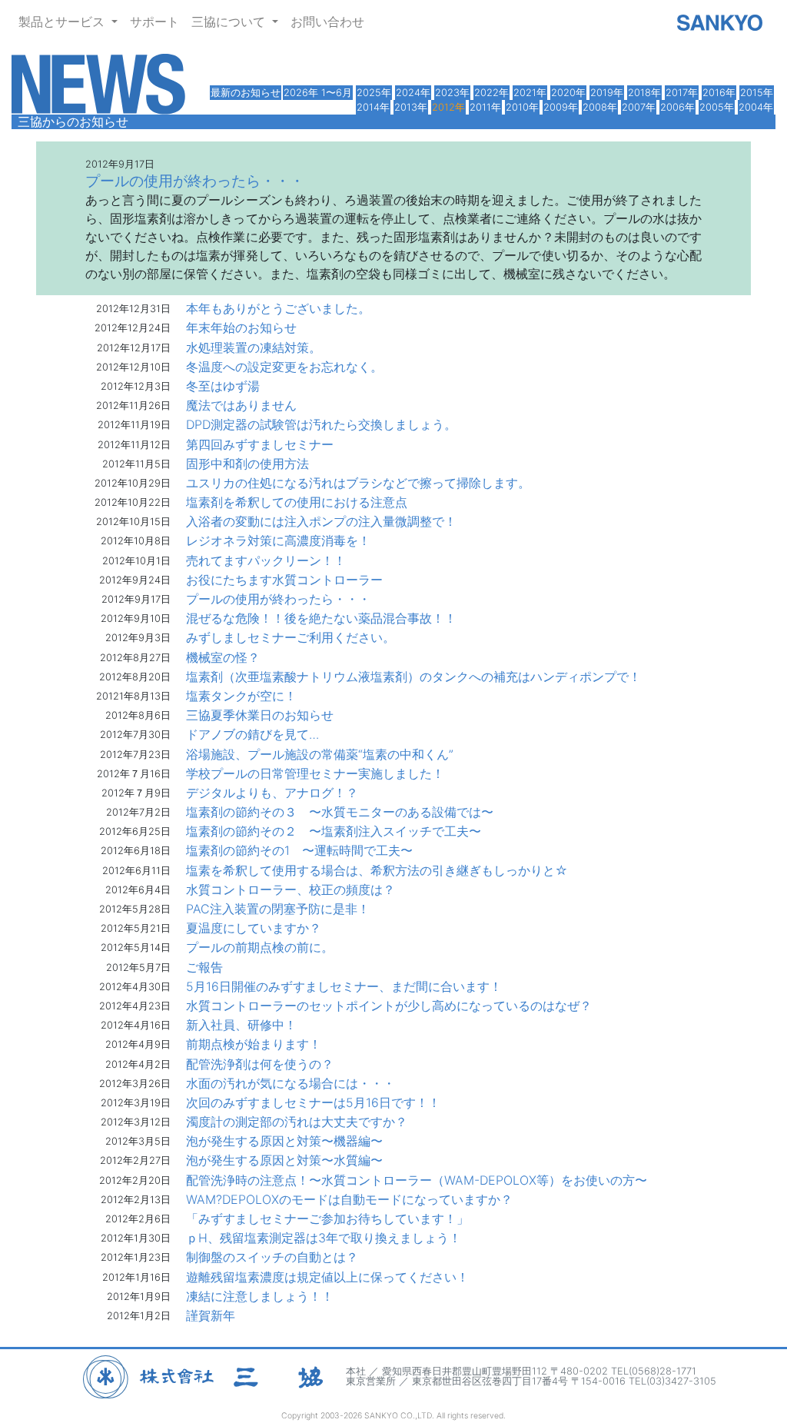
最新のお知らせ (246, 92)
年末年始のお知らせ (241, 327)
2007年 (639, 107)
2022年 (491, 92)
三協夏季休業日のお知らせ (260, 715)
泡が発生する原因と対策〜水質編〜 (284, 1160)
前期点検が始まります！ (253, 1044)
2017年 (682, 92)
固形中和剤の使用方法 (247, 463)
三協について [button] (230, 21)
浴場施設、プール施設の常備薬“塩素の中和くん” (319, 754)
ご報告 (204, 967)
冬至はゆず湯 (223, 386)
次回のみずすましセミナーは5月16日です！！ (313, 1102)
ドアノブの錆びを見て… (252, 734)
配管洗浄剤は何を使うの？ (260, 1064)
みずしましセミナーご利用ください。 (290, 637)
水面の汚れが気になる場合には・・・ (290, 1083)
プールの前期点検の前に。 (260, 947)
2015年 (756, 92)
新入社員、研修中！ (241, 1024)
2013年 (410, 107)
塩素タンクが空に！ (241, 695)
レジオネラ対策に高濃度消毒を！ (278, 540)
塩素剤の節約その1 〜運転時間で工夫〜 (299, 850)
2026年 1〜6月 (318, 92)
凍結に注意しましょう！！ (260, 1296)
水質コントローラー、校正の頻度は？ (290, 889)
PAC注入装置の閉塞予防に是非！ (278, 908)
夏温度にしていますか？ (253, 928)
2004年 (756, 107)
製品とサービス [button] (63, 21)
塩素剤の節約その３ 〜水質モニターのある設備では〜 (339, 812)
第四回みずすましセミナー (260, 444)
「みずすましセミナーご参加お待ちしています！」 (327, 1218)
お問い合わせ (327, 21)
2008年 (600, 107)
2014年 (373, 107)
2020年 (568, 92)
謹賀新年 (210, 1315)
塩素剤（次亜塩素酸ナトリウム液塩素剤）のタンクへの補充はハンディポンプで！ (413, 676)
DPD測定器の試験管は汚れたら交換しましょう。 (321, 424)
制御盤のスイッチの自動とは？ (272, 1257)
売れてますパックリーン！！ (266, 560)
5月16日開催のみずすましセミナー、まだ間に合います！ (344, 986)
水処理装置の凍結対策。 (253, 347)
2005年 (716, 107)
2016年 (719, 92)
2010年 (522, 107)
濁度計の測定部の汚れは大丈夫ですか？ (296, 1121)
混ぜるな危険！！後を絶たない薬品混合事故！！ (321, 618)
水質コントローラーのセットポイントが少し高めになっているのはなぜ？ (389, 1005)
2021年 (529, 92)
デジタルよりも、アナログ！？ (272, 792)
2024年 (413, 92)
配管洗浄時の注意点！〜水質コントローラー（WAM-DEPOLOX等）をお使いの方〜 (416, 1180)
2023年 (452, 92)
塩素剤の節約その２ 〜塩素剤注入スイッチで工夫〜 (333, 831)
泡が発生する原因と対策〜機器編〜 (284, 1141)
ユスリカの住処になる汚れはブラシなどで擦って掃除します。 (358, 482)
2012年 (448, 107)
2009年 (560, 107)
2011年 (485, 107)
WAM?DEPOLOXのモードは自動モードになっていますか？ (349, 1199)
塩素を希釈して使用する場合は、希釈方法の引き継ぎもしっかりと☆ (377, 870)
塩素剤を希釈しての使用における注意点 (296, 502)
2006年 (677, 107)
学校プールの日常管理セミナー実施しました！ (315, 773)
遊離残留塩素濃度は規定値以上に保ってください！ (327, 1277)
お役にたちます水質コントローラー (284, 579)
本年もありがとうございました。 (278, 308)
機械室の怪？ (223, 657)
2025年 (374, 92)
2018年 (644, 92)
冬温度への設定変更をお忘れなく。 (284, 366)
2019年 (606, 92)
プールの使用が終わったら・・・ (278, 599)
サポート (154, 21)
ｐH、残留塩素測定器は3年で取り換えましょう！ (323, 1237)
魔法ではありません (241, 405)
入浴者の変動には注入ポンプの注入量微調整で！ (321, 521)
